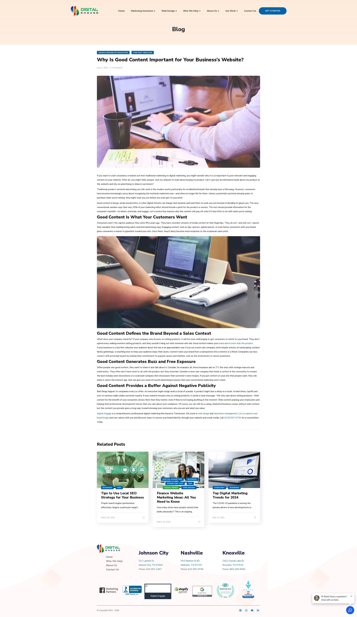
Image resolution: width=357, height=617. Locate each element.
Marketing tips (175, 483)
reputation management (225, 413)
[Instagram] (246, 610)
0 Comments (117, 67)
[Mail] (252, 610)
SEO (119, 487)
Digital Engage (104, 413)
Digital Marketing (172, 479)
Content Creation (142, 52)
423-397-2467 (154, 569)
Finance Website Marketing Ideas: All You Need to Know (176, 497)
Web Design (189, 487)
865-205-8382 (237, 569)
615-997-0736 (195, 569)
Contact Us (112, 569)
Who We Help (114, 561)
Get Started (272, 11)
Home (109, 557)
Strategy (219, 487)
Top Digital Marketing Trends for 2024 (230, 495)
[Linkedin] (258, 610)
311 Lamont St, (146, 560)
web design (203, 413)
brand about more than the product (236, 343)
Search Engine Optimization (113, 52)
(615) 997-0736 (232, 417)
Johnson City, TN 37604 (151, 565)
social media (171, 487)
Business (107, 487)
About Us (111, 565)
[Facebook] (240, 610)
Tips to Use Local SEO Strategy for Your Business (122, 495)
